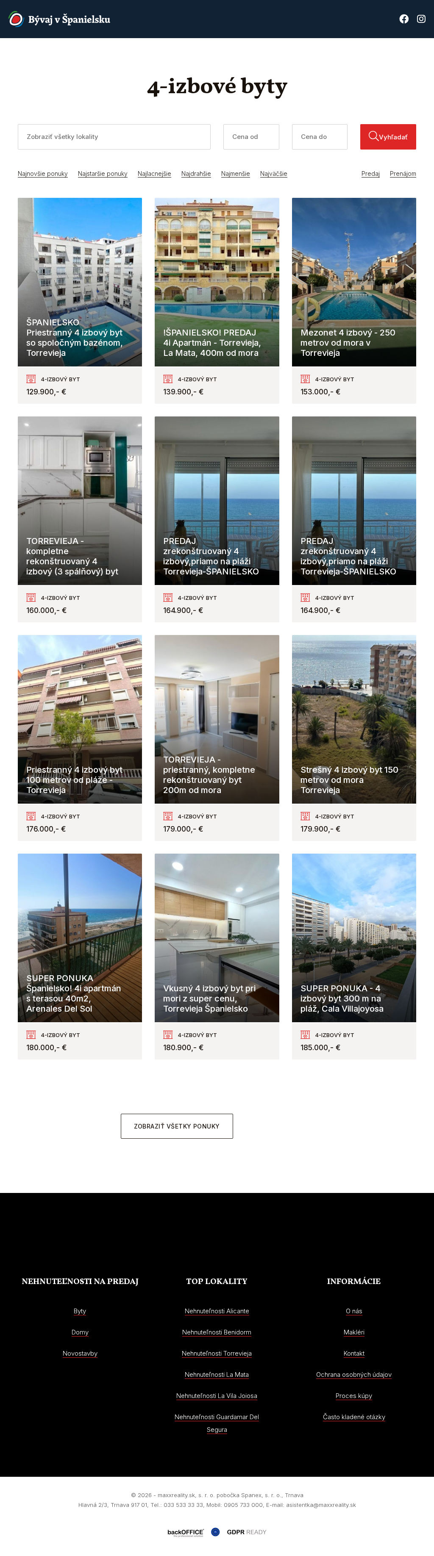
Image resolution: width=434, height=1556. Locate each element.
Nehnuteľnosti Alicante (217, 1311)
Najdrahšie (196, 173)
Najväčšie (273, 173)
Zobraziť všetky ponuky (177, 1126)
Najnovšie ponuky (43, 173)
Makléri (354, 1332)
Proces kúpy (366, 57)
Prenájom (403, 173)
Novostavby (230, 57)
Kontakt (411, 57)
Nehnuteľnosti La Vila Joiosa (216, 1396)
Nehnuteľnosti (174, 57)
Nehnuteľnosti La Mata (217, 1374)
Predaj (371, 173)
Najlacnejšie (154, 173)
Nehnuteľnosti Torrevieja (217, 1353)
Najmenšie (235, 173)
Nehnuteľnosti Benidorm (216, 1332)
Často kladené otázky (354, 1417)
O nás (270, 57)
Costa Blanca (312, 57)
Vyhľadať (393, 137)
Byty (80, 1311)
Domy (80, 1332)
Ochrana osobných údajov (354, 1374)
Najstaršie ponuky (103, 173)
